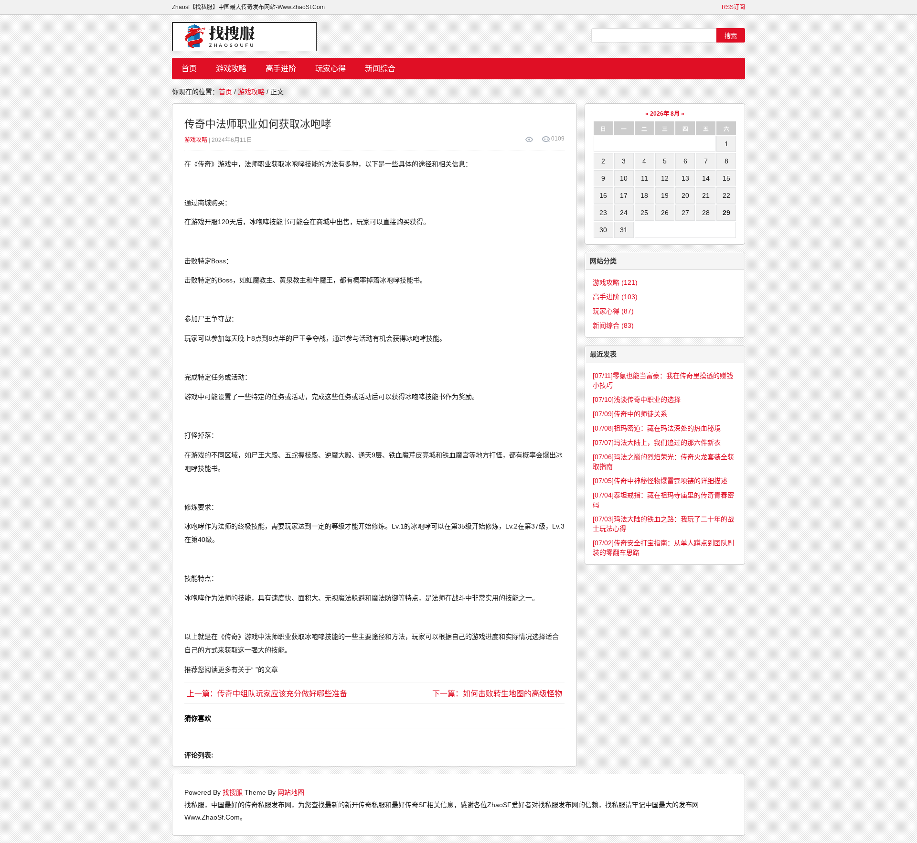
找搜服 (233, 792)
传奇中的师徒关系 (630, 414)
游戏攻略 (231, 69)
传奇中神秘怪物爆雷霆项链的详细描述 (660, 481)
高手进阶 (281, 69)
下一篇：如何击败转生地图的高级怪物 (497, 694)
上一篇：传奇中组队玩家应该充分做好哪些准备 (267, 694)
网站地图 (290, 792)
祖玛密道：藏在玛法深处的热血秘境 (657, 428)
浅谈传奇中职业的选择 (637, 399)
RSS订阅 (733, 7)
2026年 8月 (665, 113)
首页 (189, 69)
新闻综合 (380, 69)
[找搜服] (248, 36)
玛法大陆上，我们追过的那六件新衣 (657, 442)
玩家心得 (330, 69)
